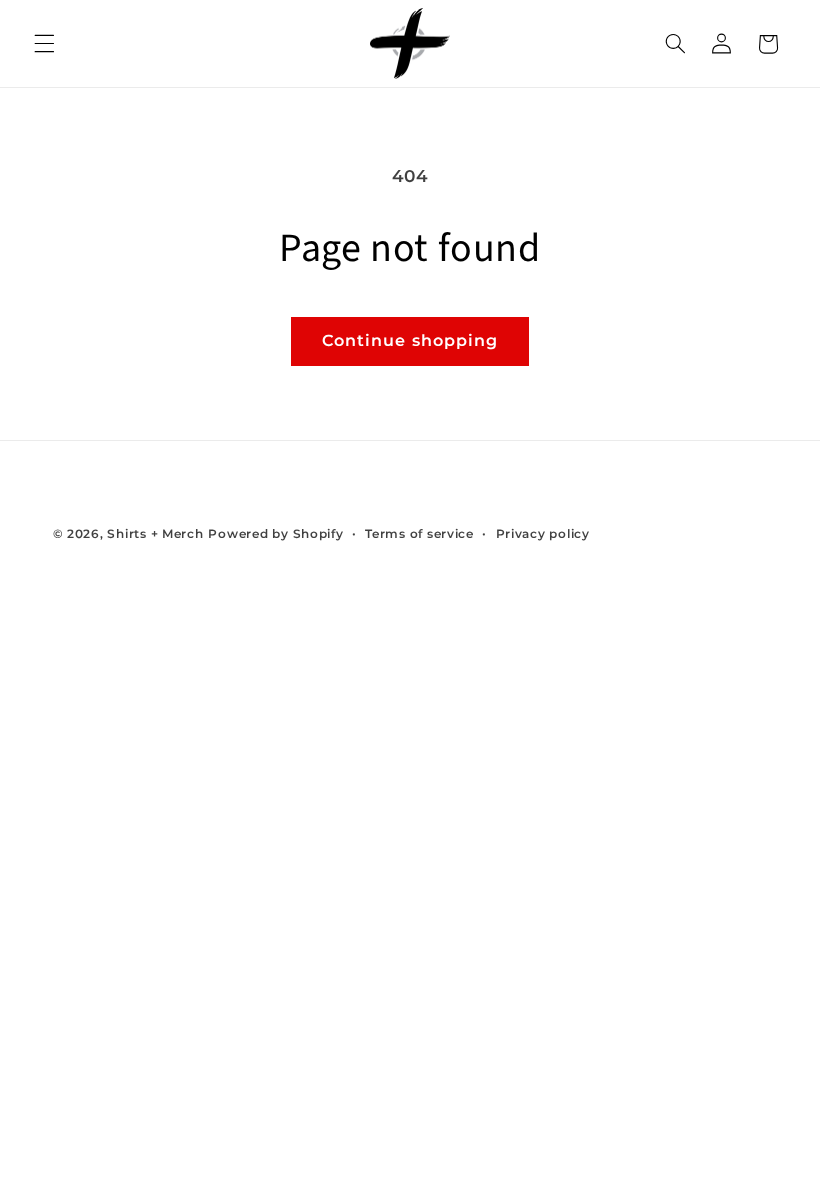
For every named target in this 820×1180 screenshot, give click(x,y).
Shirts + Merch (155, 534)
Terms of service (419, 534)
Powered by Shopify (275, 534)
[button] (44, 44)
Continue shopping (410, 340)
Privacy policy (543, 534)
